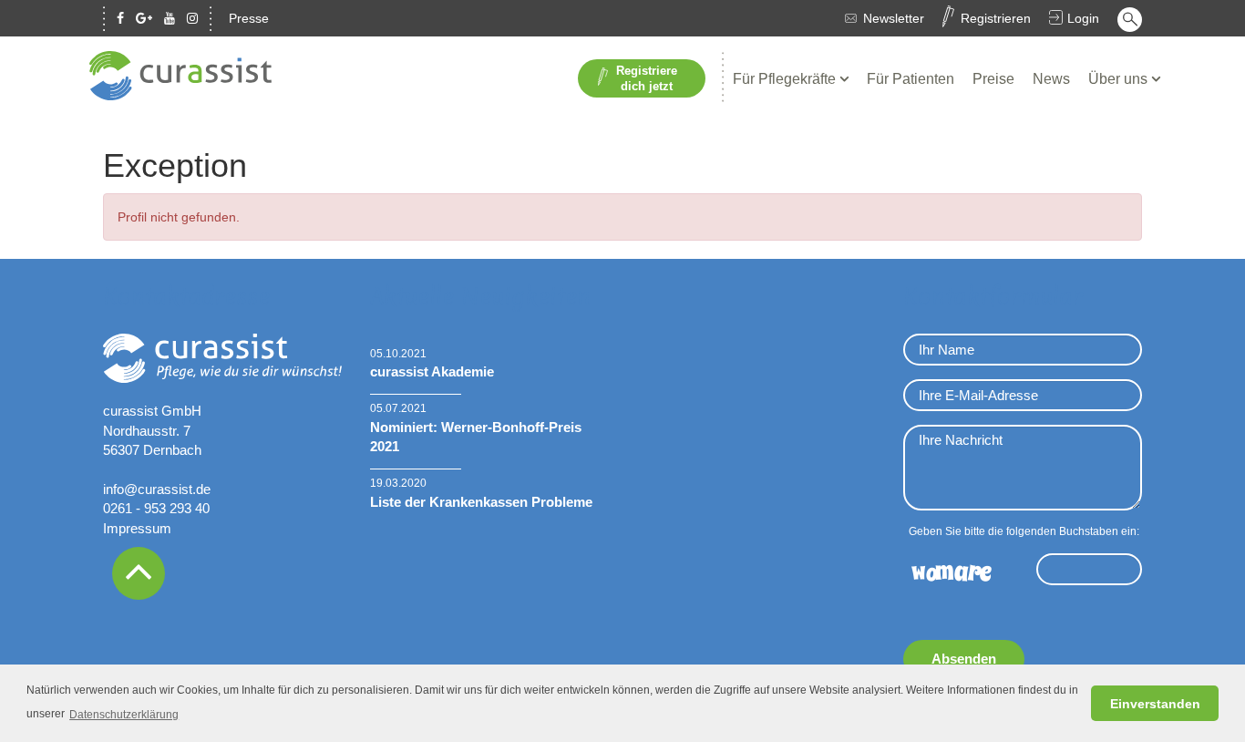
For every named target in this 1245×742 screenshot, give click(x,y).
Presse (249, 18)
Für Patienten (910, 79)
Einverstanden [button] (1155, 703)
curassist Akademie (432, 371)
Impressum (137, 528)
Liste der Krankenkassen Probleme (481, 502)
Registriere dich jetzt (646, 78)
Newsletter (893, 18)
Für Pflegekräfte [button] (786, 79)
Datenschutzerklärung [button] (124, 714)
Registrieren (996, 18)
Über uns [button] (1119, 79)
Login (1083, 18)
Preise (993, 79)
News (1051, 79)
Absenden (963, 658)
